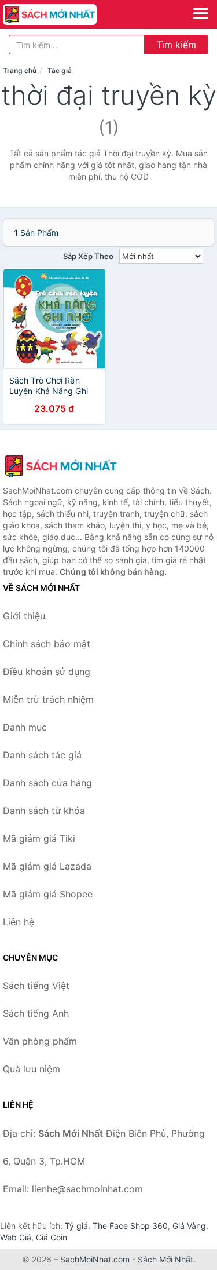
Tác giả (59, 70)
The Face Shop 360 (130, 1226)
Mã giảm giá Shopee (48, 894)
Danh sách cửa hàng (47, 783)
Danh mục (25, 727)
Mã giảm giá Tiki (39, 838)
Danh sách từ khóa (44, 810)
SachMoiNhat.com (95, 1259)
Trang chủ (19, 70)
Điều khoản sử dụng (46, 671)
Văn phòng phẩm (40, 1041)
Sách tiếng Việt (36, 985)
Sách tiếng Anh (36, 1013)
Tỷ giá (76, 1226)
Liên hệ (18, 922)
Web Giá (15, 1237)
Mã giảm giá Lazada (47, 866)
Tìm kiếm (176, 44)
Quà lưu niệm (31, 1069)
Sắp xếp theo (88, 256)
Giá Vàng (189, 1226)
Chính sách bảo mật (46, 643)
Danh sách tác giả (42, 755)
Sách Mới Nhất (165, 1259)
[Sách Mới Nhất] (61, 466)
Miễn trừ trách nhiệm (48, 699)
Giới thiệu (24, 616)
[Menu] (200, 13)
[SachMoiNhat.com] (68, 14)
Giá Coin (51, 1237)
